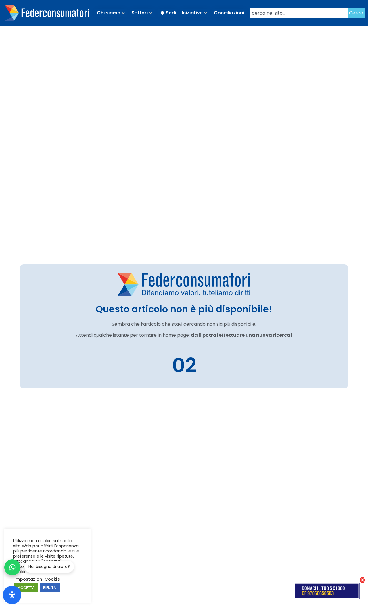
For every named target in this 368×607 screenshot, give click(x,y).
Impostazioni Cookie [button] (37, 579)
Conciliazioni (229, 12)
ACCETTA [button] (26, 587)
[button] (362, 580)
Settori (140, 12)
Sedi (171, 12)
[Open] (12, 595)
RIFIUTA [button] (49, 587)
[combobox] (299, 13)
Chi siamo (108, 12)
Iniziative (192, 12)
